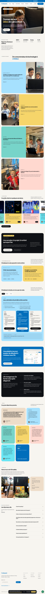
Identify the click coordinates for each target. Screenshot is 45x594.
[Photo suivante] (28, 487)
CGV (39, 591)
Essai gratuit (40, 3)
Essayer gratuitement (9, 328)
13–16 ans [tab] (11, 293)
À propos (22, 3)
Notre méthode (18, 3)
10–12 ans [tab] (7, 293)
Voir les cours (14, 29)
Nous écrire (3, 512)
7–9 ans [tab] (3, 293)
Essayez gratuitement (26, 557)
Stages (13, 3)
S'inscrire (9, 330)
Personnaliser (28, 591)
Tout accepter (33, 591)
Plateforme (26, 3)
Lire (1, 221)
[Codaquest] (4, 3)
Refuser (24, 591)
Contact (31, 3)
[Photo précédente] (3, 487)
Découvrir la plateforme (7, 363)
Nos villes (39, 578)
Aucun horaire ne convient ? (7, 337)
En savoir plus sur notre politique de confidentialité (15, 592)
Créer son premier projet (5, 226)
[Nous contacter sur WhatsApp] (42, 591)
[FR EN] (35, 4)
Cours (10, 3)
